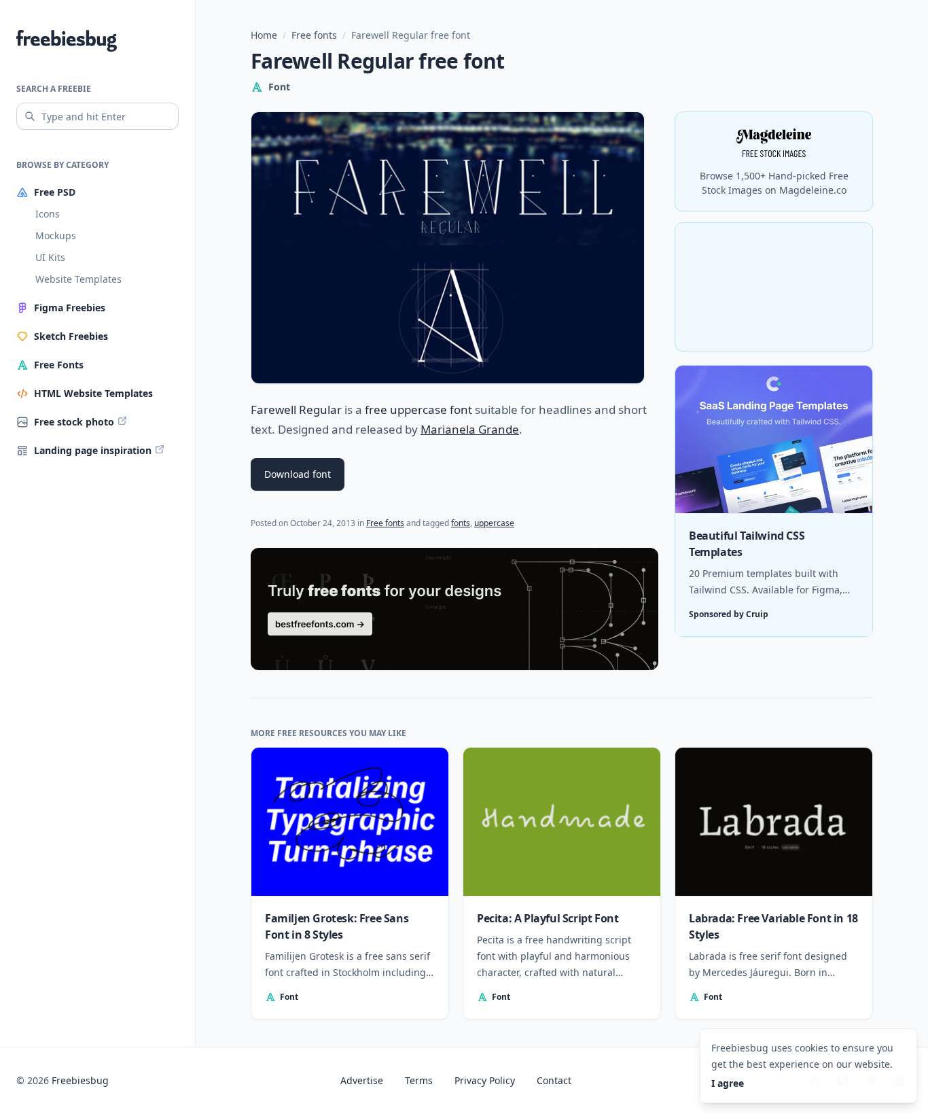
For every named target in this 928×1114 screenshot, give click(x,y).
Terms (419, 1080)
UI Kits (50, 257)
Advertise (361, 1080)
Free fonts (314, 35)
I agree (727, 1083)
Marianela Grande (470, 429)
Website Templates (78, 279)
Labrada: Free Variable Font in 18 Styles (773, 926)
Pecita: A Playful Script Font (547, 918)
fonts (460, 523)
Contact (554, 1080)
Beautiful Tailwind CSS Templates (746, 544)
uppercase (494, 523)
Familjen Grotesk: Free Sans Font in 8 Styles (336, 926)
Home (264, 35)
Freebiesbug (80, 1080)
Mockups (55, 235)
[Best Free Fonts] (454, 609)
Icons (47, 213)
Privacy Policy (484, 1080)
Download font (297, 474)
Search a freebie (53, 88)
